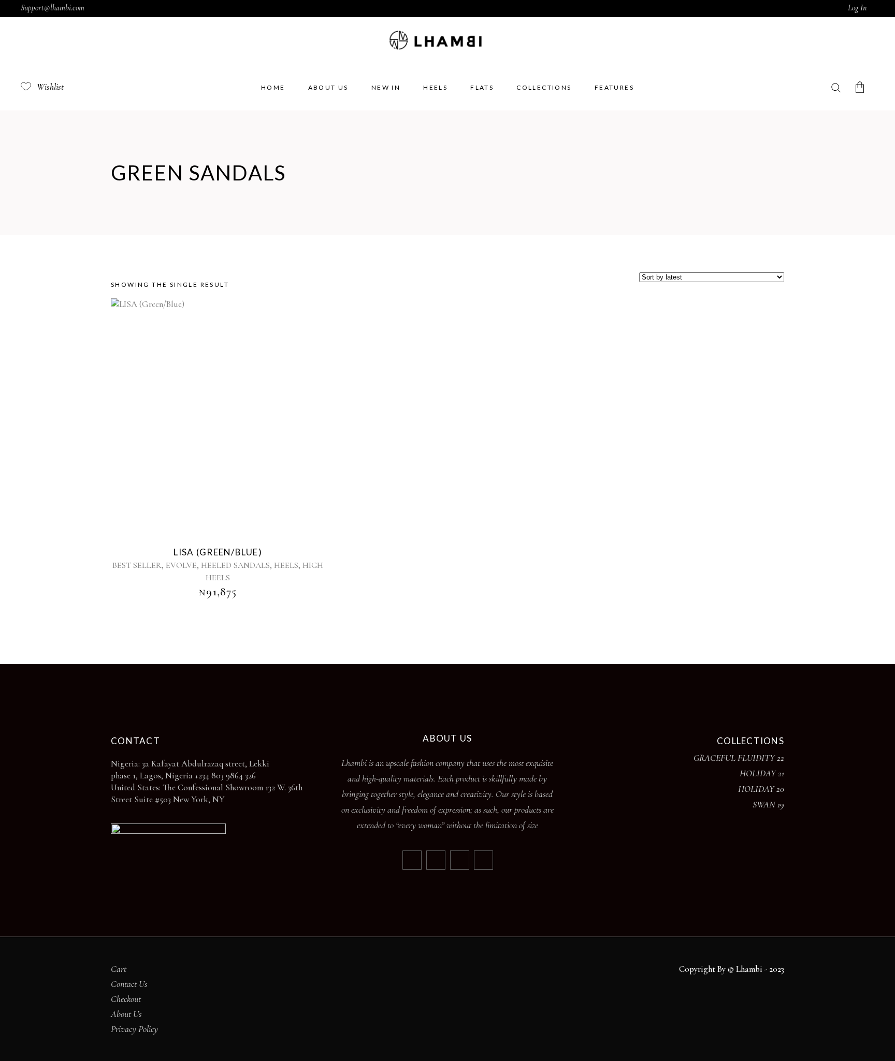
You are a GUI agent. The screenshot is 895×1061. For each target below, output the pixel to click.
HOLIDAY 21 (762, 773)
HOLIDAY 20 (761, 788)
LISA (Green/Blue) (218, 552)
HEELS (286, 565)
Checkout (126, 998)
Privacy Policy (134, 1029)
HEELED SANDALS (235, 565)
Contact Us (129, 983)
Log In (857, 8)
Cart (118, 968)
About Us (126, 1014)
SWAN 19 (768, 804)
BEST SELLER (137, 565)
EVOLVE (181, 565)
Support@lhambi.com (52, 8)
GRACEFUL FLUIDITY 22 (739, 757)
